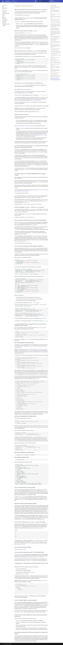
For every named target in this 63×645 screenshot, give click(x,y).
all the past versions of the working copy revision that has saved (34, 349)
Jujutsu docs (4, 5)
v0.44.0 (14, 1)
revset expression (32, 70)
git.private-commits (43, 318)
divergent (21, 438)
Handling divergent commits (21, 549)
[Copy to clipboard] (47, 58)
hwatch (23, 92)
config (20, 40)
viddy (27, 92)
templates (22, 47)
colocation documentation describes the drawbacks (25, 125)
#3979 (22, 136)
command (44, 604)
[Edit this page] (47, 6)
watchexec (29, 102)
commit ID (29, 150)
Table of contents (53, 5)
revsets (17, 47)
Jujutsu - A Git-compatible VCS (35, 100)
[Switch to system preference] (36, 1)
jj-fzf (24, 108)
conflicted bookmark (18, 554)
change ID (17, 153)
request (22, 595)
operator (25, 85)
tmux (19, 100)
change (16, 353)
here (31, 243)
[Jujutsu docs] (3, 1)
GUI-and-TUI (37, 111)
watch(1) (16, 92)
